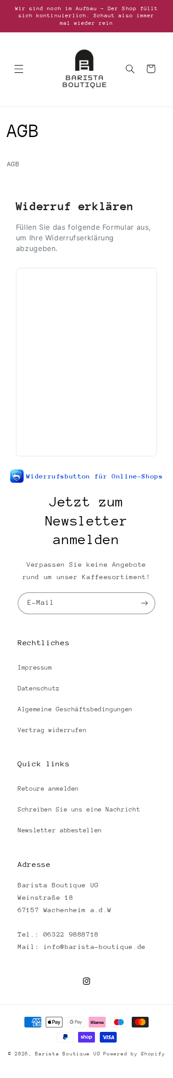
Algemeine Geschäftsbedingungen (75, 709)
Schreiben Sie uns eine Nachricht (79, 809)
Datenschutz (39, 688)
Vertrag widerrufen (52, 729)
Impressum (35, 667)
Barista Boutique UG (67, 1054)
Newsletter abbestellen (60, 830)
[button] (18, 69)
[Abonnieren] (144, 603)
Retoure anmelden (48, 788)
